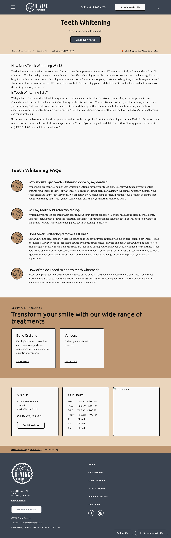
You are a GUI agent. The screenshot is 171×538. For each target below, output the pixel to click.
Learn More (22, 361)
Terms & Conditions (32, 527)
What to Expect (96, 488)
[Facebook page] (91, 513)
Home (91, 464)
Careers (45, 527)
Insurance (94, 504)
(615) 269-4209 (67, 51)
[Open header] (13, 7)
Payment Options (98, 496)
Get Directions (31, 425)
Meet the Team (96, 480)
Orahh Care (55, 527)
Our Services (95, 472)
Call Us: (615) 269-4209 (93, 7)
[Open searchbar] (157, 7)
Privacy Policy (17, 527)
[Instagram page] (101, 513)
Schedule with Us (130, 7)
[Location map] (136, 411)
